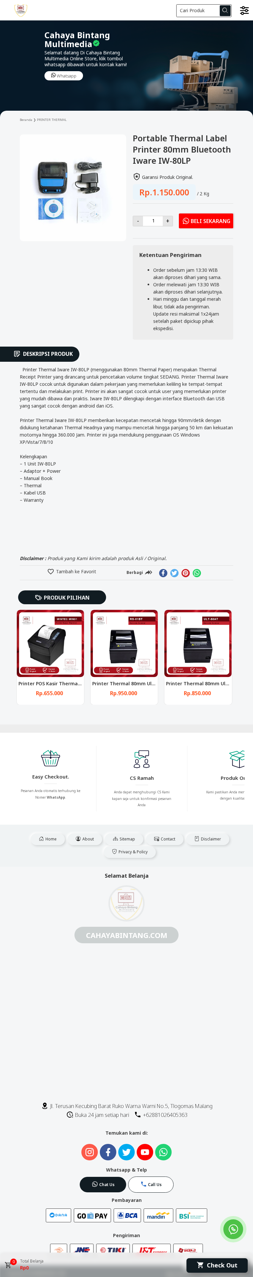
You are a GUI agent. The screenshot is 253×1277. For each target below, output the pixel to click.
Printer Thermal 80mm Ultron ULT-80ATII (67, 683)
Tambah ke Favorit (75, 571)
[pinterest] (186, 573)
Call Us (155, 1184)
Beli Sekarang (210, 221)
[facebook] (163, 573)
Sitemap (127, 839)
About (87, 839)
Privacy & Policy (133, 852)
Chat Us (107, 1184)
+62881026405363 (164, 1115)
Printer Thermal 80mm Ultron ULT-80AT (139, 683)
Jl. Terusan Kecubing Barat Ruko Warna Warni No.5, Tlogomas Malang (130, 1106)
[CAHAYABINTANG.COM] (24, 10)
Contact (167, 839)
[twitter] (174, 573)
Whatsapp (66, 76)
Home (50, 839)
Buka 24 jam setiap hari (101, 1115)
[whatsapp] (197, 573)
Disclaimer (210, 839)
